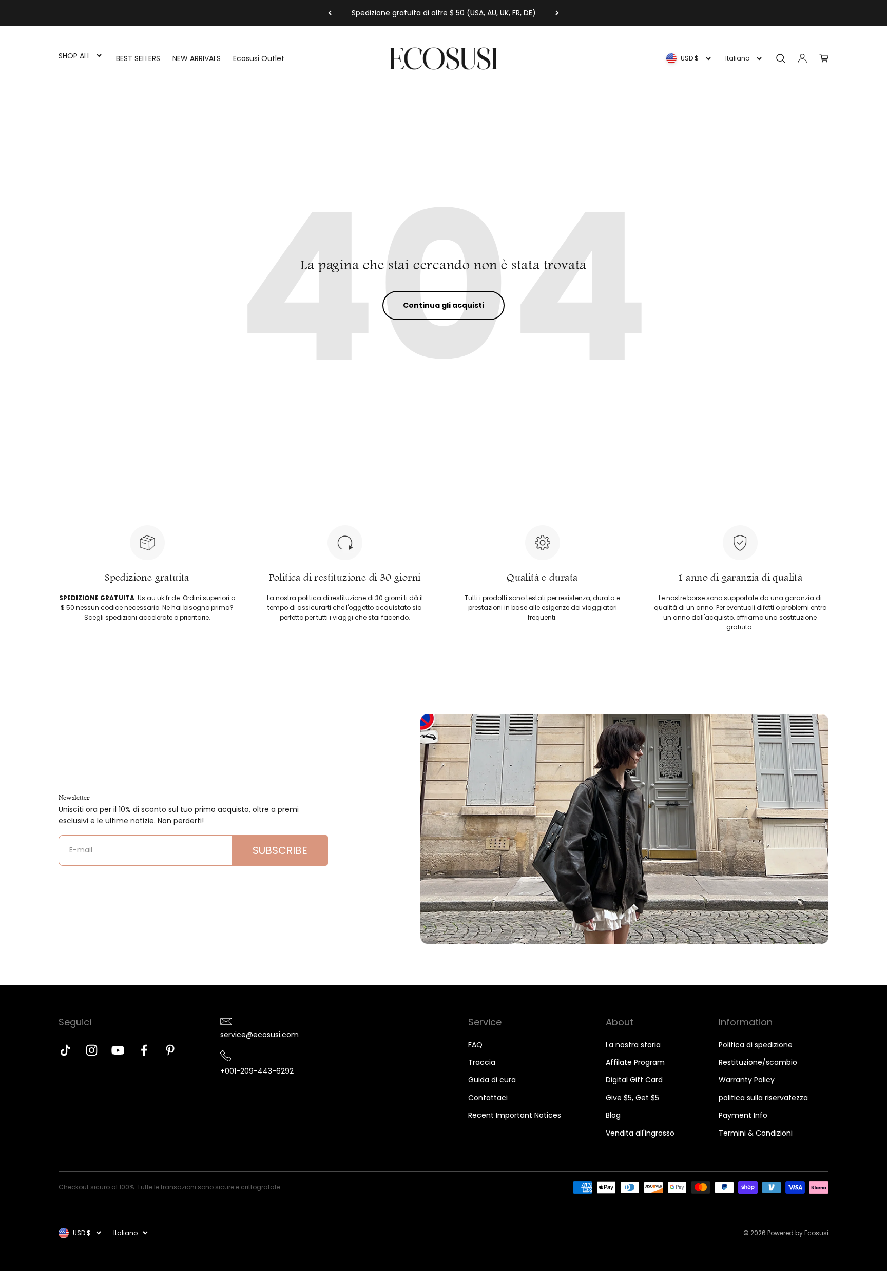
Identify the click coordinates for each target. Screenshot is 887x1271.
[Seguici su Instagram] (92, 1050)
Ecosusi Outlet (258, 58)
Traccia (481, 1062)
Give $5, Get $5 (632, 1098)
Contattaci (488, 1098)
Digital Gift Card (634, 1080)
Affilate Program (635, 1062)
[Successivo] (557, 12)
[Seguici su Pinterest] (170, 1050)
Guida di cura (492, 1080)
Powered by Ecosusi (797, 1232)
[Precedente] (330, 12)
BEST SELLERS (138, 58)
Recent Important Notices (514, 1115)
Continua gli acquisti (443, 305)
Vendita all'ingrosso (640, 1133)
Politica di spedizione (756, 1045)
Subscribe (280, 850)
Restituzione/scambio (758, 1062)
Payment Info (743, 1115)
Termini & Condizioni (756, 1133)
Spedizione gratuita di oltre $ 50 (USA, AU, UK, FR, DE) (444, 13)
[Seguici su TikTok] (65, 1050)
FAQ (475, 1045)
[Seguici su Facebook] (144, 1050)
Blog (613, 1115)
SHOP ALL (74, 56)
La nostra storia (633, 1045)
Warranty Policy (747, 1080)
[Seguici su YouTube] (118, 1050)
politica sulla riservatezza (763, 1098)
